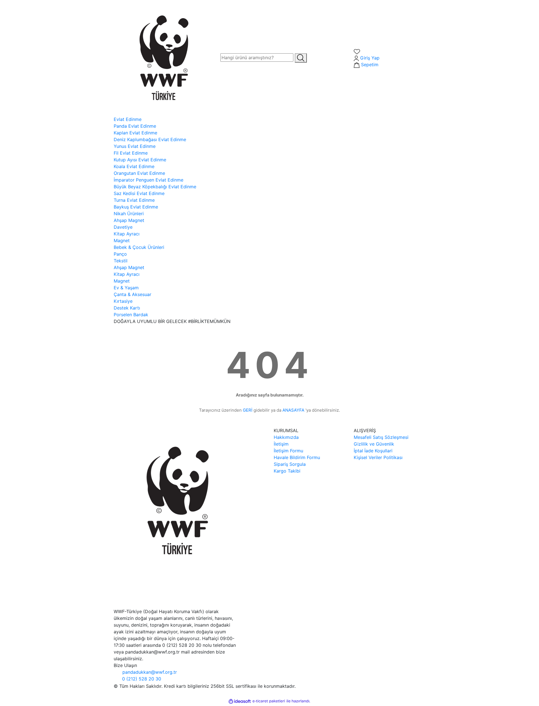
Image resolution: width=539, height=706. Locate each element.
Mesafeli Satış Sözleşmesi (381, 437)
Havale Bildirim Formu (297, 457)
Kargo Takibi (287, 471)
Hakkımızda (286, 437)
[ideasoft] (240, 701)
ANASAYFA (293, 410)
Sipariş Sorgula (290, 464)
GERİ (247, 410)
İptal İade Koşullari (373, 450)
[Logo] (163, 57)
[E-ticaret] (268, 701)
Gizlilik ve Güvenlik (374, 444)
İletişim (281, 444)
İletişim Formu (288, 450)
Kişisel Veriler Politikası (378, 457)
